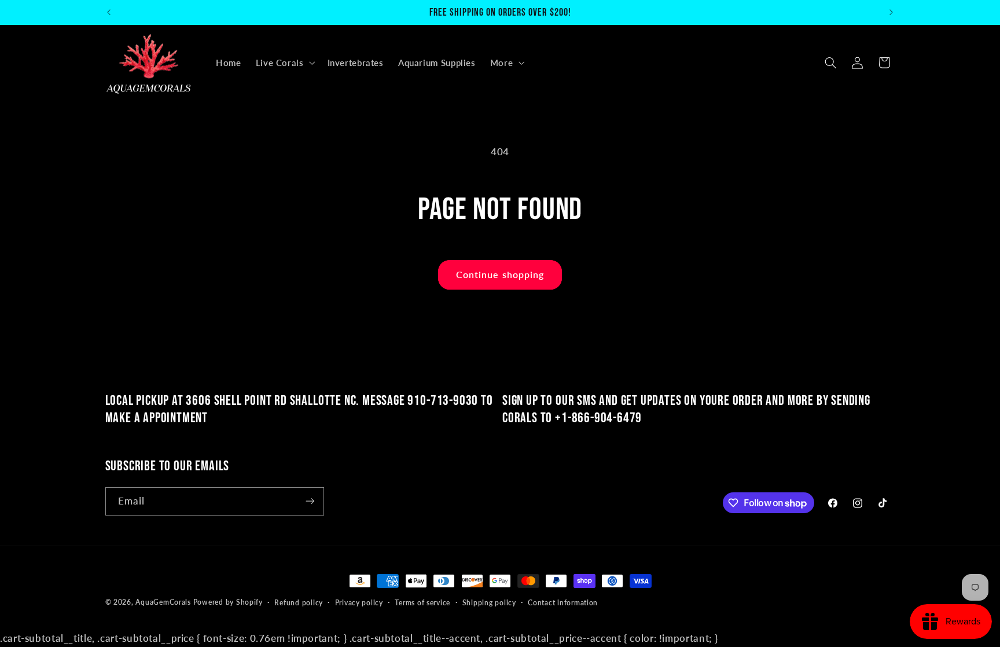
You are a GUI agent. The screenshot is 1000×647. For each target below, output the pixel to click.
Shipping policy (489, 602)
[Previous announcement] (109, 12)
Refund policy (298, 602)
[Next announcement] (891, 12)
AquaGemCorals (163, 602)
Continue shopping (500, 274)
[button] (284, 62)
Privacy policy (359, 602)
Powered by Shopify (228, 602)
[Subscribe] (309, 501)
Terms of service (422, 602)
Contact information (563, 602)
